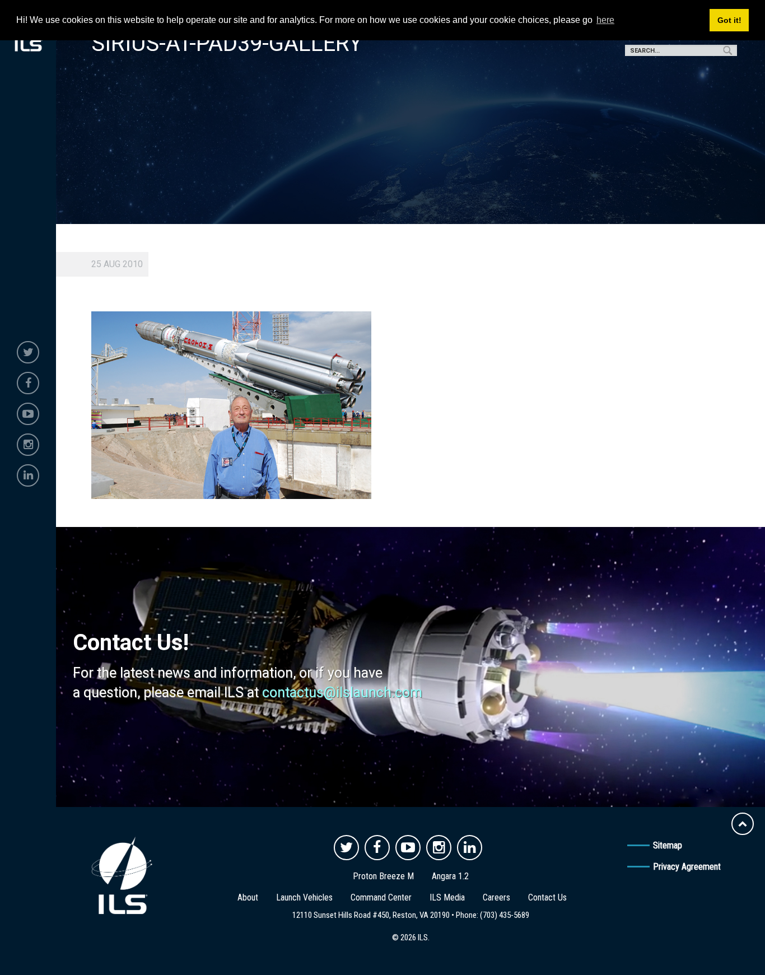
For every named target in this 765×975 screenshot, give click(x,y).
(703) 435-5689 (504, 915)
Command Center (381, 897)
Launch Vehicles (304, 897)
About (247, 897)
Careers (496, 897)
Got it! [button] (729, 20)
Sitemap (667, 845)
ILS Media (447, 897)
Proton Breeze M (383, 876)
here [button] (605, 20)
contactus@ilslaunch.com (342, 692)
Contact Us (547, 897)
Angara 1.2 (450, 876)
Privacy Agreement (687, 866)
